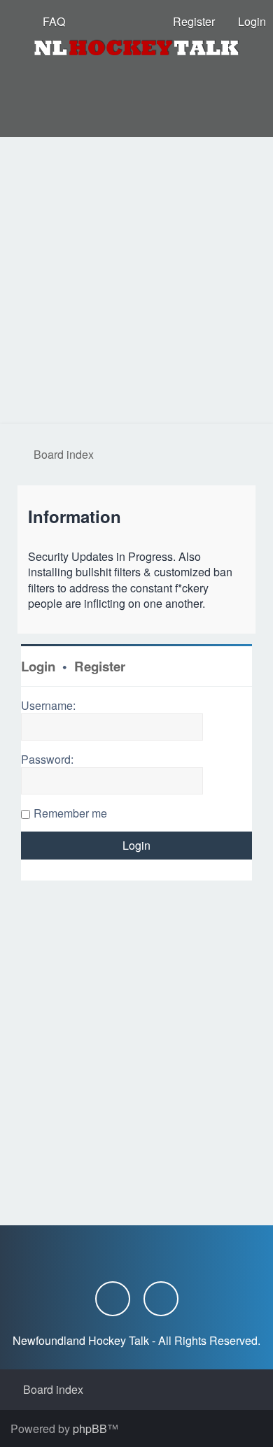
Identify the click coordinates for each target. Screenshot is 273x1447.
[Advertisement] (136, 280)
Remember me (70, 813)
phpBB (90, 1428)
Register (99, 666)
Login (38, 666)
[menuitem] (47, 21)
